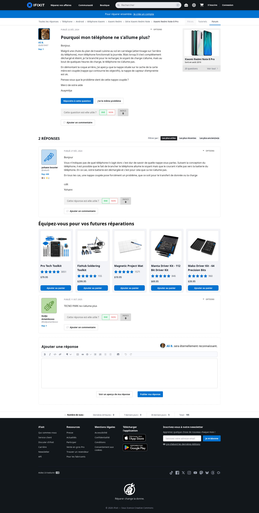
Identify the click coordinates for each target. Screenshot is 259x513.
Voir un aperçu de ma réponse (114, 394)
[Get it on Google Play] (135, 447)
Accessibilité (101, 432)
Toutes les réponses (49, 21)
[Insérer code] (55, 354)
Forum (215, 21)
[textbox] (129, 373)
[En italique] (50, 354)
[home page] (36, 5)
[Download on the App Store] (134, 437)
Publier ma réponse (150, 394)
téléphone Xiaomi (96, 21)
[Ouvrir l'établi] (186, 5)
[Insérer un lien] (60, 354)
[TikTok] (171, 472)
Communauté (86, 5)
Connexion (227, 5)
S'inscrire (212, 5)
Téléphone (67, 21)
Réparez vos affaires (61, 5)
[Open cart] (202, 5)
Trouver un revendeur (78, 451)
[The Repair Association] (219, 472)
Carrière (42, 447)
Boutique (104, 5)
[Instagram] (189, 472)
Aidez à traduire (46, 472)
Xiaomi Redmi (115, 21)
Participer (71, 442)
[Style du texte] (68, 354)
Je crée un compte (144, 14)
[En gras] (44, 354)
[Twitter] (183, 472)
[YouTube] (195, 472)
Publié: (70, 29)
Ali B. (170, 346)
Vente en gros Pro (75, 447)
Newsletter (43, 451)
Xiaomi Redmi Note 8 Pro (165, 21)
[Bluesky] (207, 472)
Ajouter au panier (56, 288)
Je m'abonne (211, 438)
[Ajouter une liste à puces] (95, 354)
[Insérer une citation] (82, 354)
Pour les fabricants (76, 456)
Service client (45, 437)
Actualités (71, 437)
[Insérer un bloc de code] (77, 354)
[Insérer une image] (118, 354)
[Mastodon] (201, 472)
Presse (70, 432)
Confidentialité (102, 437)
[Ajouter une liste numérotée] (100, 354)
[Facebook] (177, 472)
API (40, 456)
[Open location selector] (194, 5)
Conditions (100, 442)
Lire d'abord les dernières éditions (183, 444)
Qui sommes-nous (47, 432)
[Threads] (213, 472)
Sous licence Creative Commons (137, 507)
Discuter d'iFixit (46, 442)
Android (80, 21)
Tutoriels (202, 21)
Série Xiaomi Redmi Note (137, 21)
